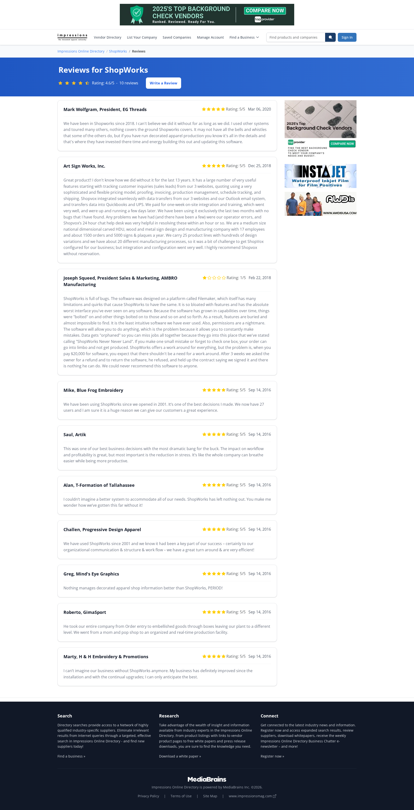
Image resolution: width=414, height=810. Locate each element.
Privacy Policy (148, 796)
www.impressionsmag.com (251, 796)
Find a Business (242, 37)
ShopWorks (118, 51)
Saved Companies (177, 37)
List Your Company (142, 37)
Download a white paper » (180, 756)
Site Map (210, 796)
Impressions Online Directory (81, 51)
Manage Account (210, 37)
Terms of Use (181, 796)
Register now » (272, 756)
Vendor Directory (107, 37)
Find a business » (71, 756)
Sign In (347, 37)
